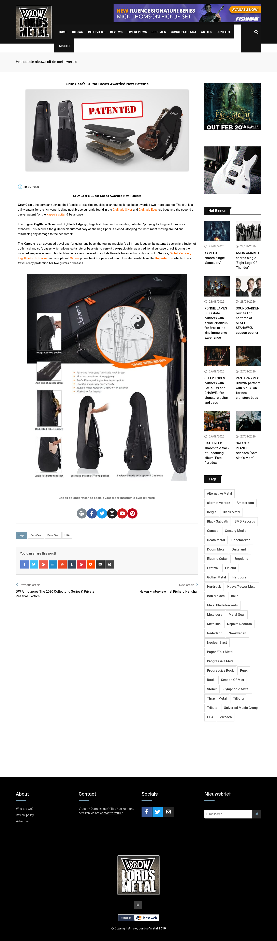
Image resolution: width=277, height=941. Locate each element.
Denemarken (240, 540)
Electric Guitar (217, 559)
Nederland (214, 633)
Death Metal (216, 540)
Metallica (214, 624)
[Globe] (82, 513)
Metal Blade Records (222, 605)
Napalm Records (239, 624)
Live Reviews (137, 32)
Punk (243, 670)
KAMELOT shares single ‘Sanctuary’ (214, 258)
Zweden (226, 717)
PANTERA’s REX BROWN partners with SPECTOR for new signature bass (248, 388)
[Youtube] (122, 513)
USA (67, 535)
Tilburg (238, 698)
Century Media (235, 531)
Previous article (30, 585)
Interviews (96, 32)
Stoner (212, 689)
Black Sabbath (217, 521)
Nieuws (77, 32)
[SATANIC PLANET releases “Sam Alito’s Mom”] (248, 421)
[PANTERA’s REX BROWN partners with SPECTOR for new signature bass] (248, 356)
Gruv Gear (36, 535)
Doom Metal (216, 549)
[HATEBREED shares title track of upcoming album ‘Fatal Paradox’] (217, 421)
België (211, 512)
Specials (158, 32)
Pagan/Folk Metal (220, 652)
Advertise (22, 821)
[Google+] (43, 564)
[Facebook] (92, 513)
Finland (230, 568)
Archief (65, 46)
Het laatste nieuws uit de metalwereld (46, 62)
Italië (234, 596)
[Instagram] (112, 513)
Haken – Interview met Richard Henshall (169, 591)
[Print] (109, 564)
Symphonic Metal (236, 689)
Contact (224, 32)
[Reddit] (91, 564)
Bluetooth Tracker (36, 258)
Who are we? (24, 809)
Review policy (25, 815)
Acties (206, 32)
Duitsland (239, 549)
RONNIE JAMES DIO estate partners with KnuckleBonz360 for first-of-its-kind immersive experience (216, 322)
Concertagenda (183, 32)
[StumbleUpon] (62, 564)
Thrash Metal (217, 698)
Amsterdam (245, 503)
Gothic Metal (216, 577)
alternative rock (218, 503)
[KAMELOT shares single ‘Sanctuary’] (217, 231)
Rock (211, 680)
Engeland (241, 559)
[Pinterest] (132, 513)
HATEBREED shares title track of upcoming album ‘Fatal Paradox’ (216, 453)
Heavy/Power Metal (241, 587)
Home (63, 32)
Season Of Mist (232, 680)
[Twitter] (102, 513)
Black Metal (231, 512)
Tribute (212, 708)
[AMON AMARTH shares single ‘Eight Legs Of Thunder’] (248, 231)
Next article (186, 585)
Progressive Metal (220, 661)
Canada (212, 531)
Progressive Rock (220, 670)
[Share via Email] (100, 564)
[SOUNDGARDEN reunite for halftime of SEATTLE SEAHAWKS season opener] (248, 287)
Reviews (116, 32)
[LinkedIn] (53, 564)
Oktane (74, 258)
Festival (213, 568)
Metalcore (214, 615)
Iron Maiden (216, 596)
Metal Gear (53, 535)
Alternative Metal (219, 493)
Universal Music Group (241, 708)
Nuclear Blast (217, 642)
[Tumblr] (72, 564)
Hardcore (239, 577)
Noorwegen (237, 633)
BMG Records (245, 521)
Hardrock (214, 587)
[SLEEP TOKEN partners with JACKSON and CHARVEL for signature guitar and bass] (217, 356)
